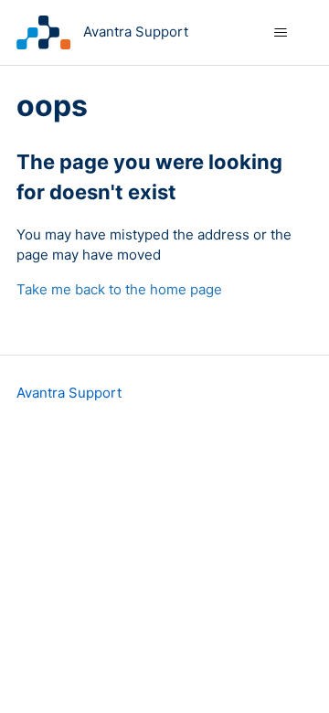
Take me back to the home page (119, 289)
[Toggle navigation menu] (280, 33)
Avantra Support (69, 392)
